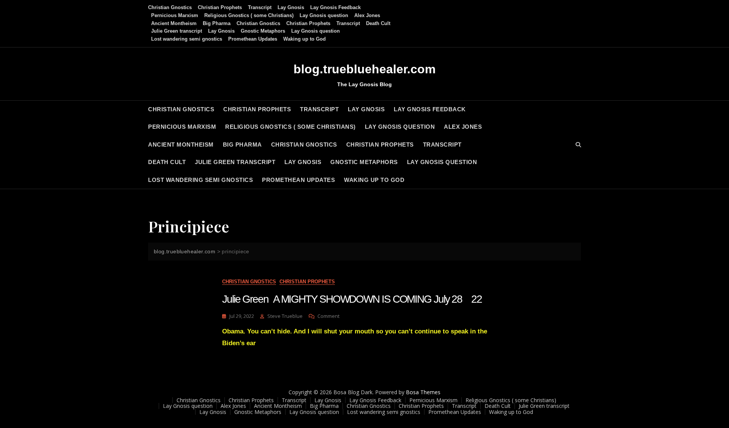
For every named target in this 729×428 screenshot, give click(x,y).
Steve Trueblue (285, 316)
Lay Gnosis (291, 7)
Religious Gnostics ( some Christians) (248, 15)
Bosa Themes (423, 392)
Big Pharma (216, 23)
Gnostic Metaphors (263, 31)
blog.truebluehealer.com (364, 69)
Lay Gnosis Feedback (335, 7)
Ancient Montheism (174, 23)
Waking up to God (304, 39)
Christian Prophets (220, 7)
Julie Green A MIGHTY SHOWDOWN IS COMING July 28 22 (352, 299)
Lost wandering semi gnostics (186, 39)
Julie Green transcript (176, 31)
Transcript (259, 7)
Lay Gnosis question (324, 15)
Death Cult (378, 23)
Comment (328, 316)
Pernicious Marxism (174, 15)
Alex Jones (367, 15)
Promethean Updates (252, 39)
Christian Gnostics (170, 7)
